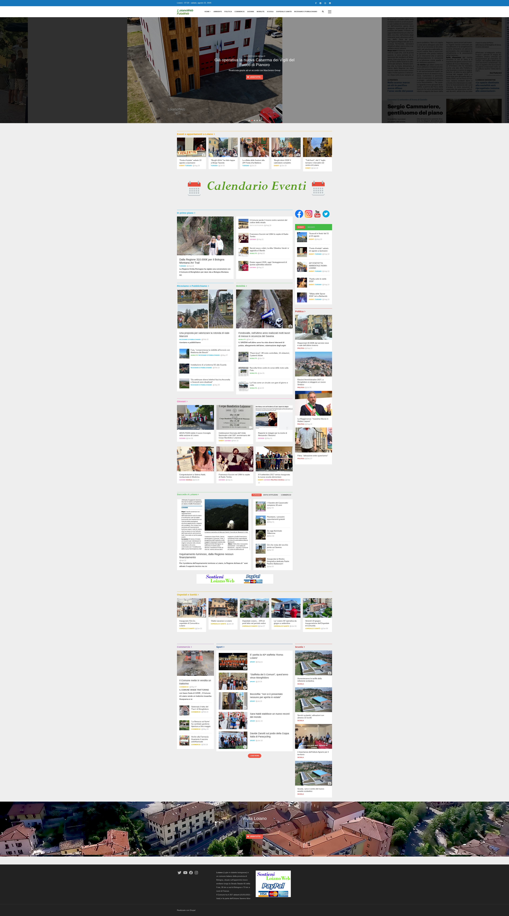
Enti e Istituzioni (256, 225)
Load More (254, 755)
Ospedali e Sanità (284, 11)
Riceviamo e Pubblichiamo (305, 11)
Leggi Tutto (255, 836)
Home (207, 11)
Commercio (239, 11)
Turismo (188, 165)
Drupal (192, 910)
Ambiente (218, 11)
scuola (189, 480)
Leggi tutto (255, 77)
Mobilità (260, 11)
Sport (252, 662)
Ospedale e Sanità (186, 628)
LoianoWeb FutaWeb (185, 12)
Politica (228, 11)
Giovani (250, 11)
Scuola (270, 11)
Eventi (182, 165)
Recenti (311, 227)
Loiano (180, 3)
